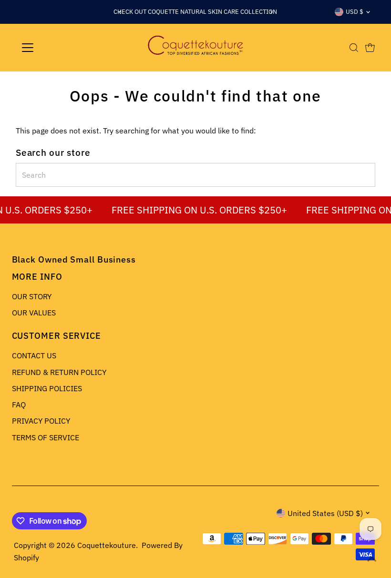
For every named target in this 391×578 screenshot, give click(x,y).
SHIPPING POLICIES (47, 388)
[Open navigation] (58, 48)
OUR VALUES (34, 312)
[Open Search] (354, 47)
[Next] (271, 12)
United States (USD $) (325, 513)
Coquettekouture (106, 545)
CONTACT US (34, 355)
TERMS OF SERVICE (45, 437)
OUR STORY (31, 296)
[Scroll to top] (371, 558)
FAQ (19, 404)
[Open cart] (370, 47)
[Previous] (120, 12)
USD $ (354, 12)
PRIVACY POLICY (41, 421)
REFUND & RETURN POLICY (59, 372)
